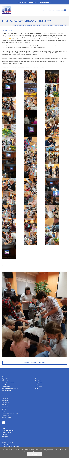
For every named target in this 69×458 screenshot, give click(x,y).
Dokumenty (5, 436)
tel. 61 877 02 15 (45, 2)
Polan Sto (4, 410)
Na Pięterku (5, 412)
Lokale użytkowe (6, 432)
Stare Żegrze (38, 382)
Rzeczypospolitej (6, 390)
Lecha (36, 377)
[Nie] (67, 452)
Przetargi (4, 434)
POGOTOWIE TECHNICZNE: (28, 2)
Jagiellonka (5, 400)
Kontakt (4, 438)
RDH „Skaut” (5, 415)
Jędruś (4, 404)
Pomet (4, 384)
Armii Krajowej (6, 386)
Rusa (36, 388)
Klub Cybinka (5, 402)
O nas (3, 428)
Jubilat (4, 408)
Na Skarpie (5, 398)
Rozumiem (34, 454)
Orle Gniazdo (5, 406)
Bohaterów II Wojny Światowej (10, 388)
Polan (36, 384)
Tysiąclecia (38, 381)
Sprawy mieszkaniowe (8, 430)
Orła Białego (38, 386)
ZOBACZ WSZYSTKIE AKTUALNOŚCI (35, 363)
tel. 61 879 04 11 (6, 444)
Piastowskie (5, 377)
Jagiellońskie (5, 379)
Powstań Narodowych (8, 382)
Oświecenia (5, 381)
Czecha (37, 379)
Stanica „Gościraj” (6, 417)
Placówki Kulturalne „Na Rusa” (10, 413)
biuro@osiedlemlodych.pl (12, 446)
